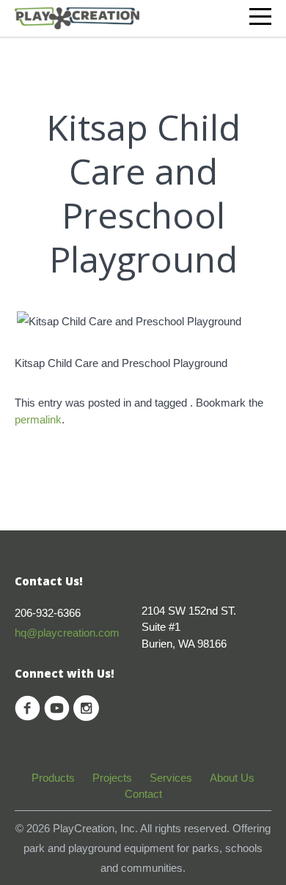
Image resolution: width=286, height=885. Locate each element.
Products (53, 777)
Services (171, 777)
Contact (143, 794)
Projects (112, 777)
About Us (232, 777)
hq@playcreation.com (67, 632)
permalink (38, 419)
